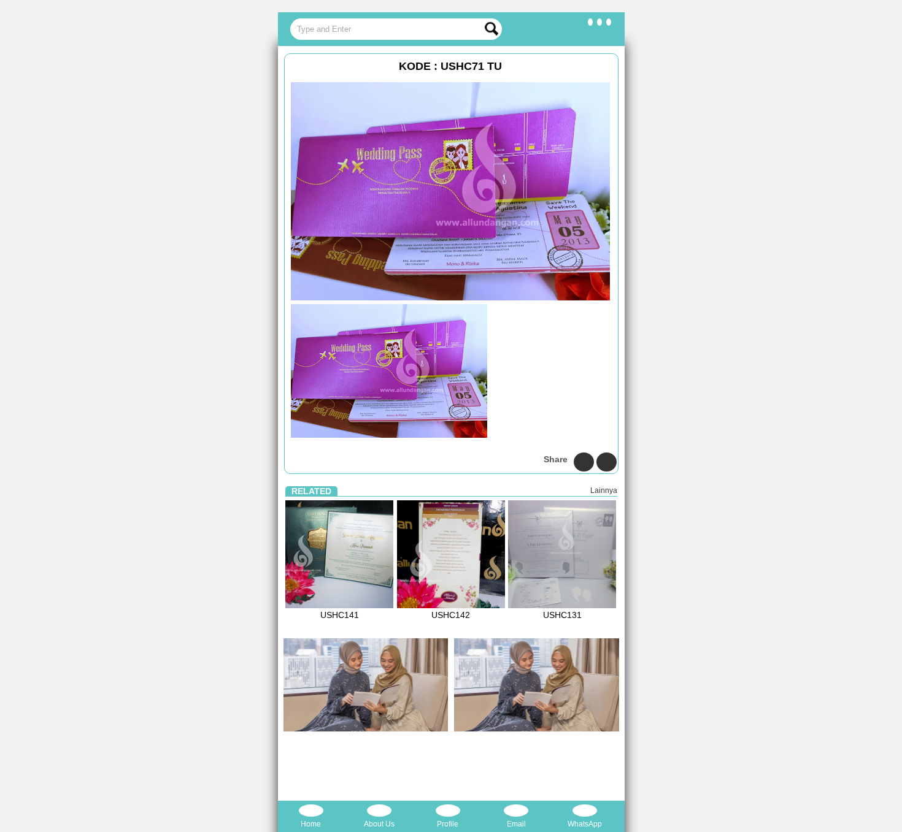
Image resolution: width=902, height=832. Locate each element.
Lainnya (603, 490)
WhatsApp (585, 824)
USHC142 (450, 615)
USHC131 (562, 615)
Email (516, 824)
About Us (379, 824)
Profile (447, 824)
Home (311, 824)
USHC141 (339, 615)
